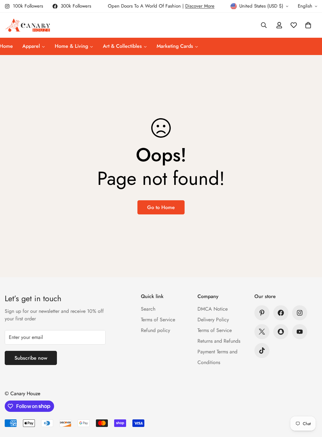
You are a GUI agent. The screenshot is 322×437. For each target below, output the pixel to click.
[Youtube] (299, 331)
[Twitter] (261, 331)
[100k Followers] (299, 312)
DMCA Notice (212, 309)
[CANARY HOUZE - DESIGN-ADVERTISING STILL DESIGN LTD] (27, 25)
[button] (308, 25)
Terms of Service (158, 319)
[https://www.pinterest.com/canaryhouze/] (261, 312)
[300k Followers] (280, 312)
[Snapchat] (280, 331)
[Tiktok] (261, 350)
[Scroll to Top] (310, 403)
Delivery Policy (213, 319)
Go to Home (161, 207)
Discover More (199, 6)
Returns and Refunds (218, 341)
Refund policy (155, 330)
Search (148, 309)
